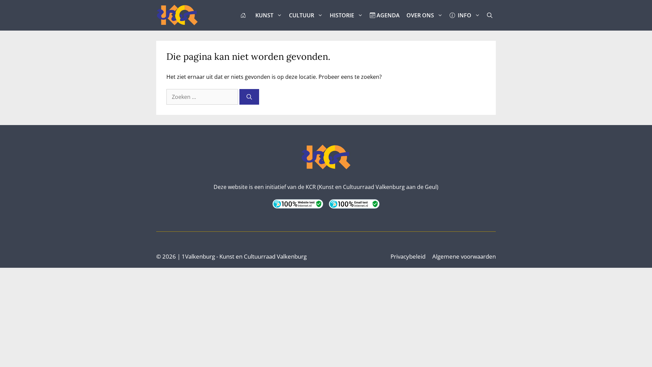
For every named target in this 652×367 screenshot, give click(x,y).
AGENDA (387, 15)
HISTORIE (342, 15)
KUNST (264, 15)
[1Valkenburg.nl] (177, 15)
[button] (490, 15)
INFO (463, 15)
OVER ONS (420, 15)
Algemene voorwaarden (464, 256)
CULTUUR (301, 15)
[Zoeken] (249, 97)
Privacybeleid (408, 256)
